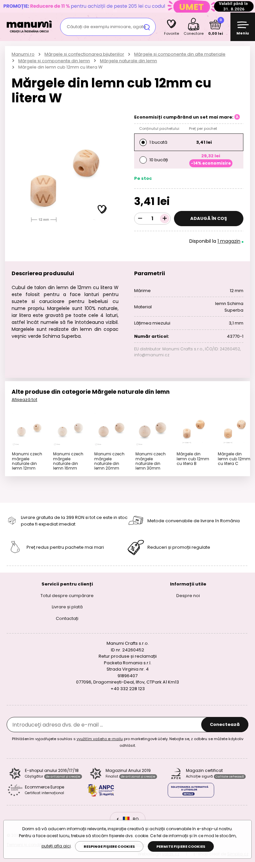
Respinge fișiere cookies (109, 846)
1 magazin (228, 241)
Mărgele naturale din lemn (128, 61)
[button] (102, 209)
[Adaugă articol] (164, 218)
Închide (248, 6)
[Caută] (147, 27)
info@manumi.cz (151, 355)
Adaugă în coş (208, 218)
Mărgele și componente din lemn (54, 61)
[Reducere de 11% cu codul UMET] (127, 6)
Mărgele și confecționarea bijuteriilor (84, 54)
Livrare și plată (67, 607)
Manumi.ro (23, 54)
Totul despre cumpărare (67, 595)
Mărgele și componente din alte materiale (179, 54)
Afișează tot (24, 399)
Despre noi (188, 595)
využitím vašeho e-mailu (100, 738)
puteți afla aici (56, 846)
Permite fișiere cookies (180, 846)
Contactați (67, 618)
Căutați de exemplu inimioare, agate (106, 27)
